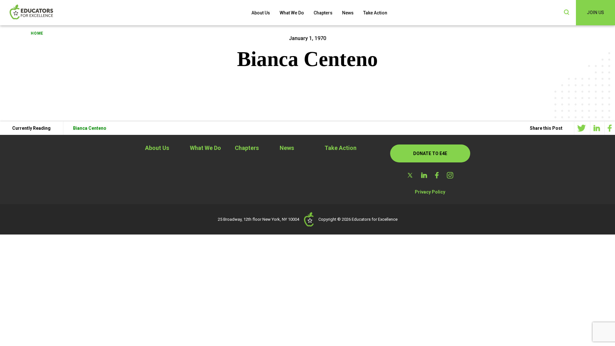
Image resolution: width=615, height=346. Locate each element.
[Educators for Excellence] (42, 12)
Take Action (375, 12)
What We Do (292, 12)
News (348, 12)
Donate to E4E (430, 153)
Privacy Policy (430, 191)
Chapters (323, 12)
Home (37, 33)
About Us (260, 12)
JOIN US (595, 12)
